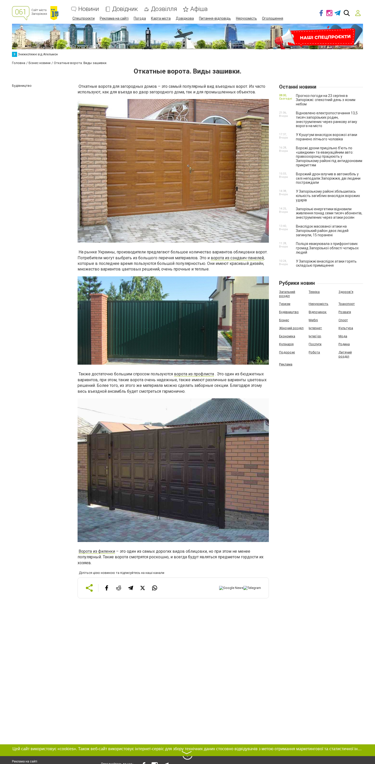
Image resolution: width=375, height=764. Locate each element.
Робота (314, 352)
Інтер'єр (315, 336)
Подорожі (287, 352)
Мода (343, 336)
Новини (88, 9)
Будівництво (289, 312)
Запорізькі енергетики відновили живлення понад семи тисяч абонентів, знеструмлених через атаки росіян (329, 213)
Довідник (125, 9)
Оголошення (272, 18)
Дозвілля (164, 9)
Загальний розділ (287, 294)
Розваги (345, 312)
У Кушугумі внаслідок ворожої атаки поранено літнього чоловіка (326, 137)
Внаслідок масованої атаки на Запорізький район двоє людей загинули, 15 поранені (322, 230)
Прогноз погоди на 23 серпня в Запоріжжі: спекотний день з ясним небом (325, 100)
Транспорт (347, 304)
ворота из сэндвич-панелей (237, 257)
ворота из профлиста (194, 374)
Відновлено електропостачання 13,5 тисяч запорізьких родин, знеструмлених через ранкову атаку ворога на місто (327, 119)
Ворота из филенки (97, 551)
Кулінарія (286, 344)
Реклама (285, 364)
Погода (140, 18)
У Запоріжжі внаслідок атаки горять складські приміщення (326, 263)
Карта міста (161, 18)
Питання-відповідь (215, 18)
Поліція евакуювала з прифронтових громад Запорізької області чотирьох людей (327, 248)
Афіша (199, 9)
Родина (344, 344)
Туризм (284, 304)
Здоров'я (346, 292)
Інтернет (315, 328)
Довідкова (185, 18)
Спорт (343, 320)
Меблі (313, 320)
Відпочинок (318, 312)
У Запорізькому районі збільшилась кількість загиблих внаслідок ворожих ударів (328, 195)
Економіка (287, 336)
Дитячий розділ (345, 354)
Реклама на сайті (114, 18)
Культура (346, 328)
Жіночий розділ (291, 328)
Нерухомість (246, 18)
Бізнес (284, 320)
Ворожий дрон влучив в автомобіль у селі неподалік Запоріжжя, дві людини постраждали (328, 178)
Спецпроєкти (83, 18)
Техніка (314, 292)
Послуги (315, 344)
